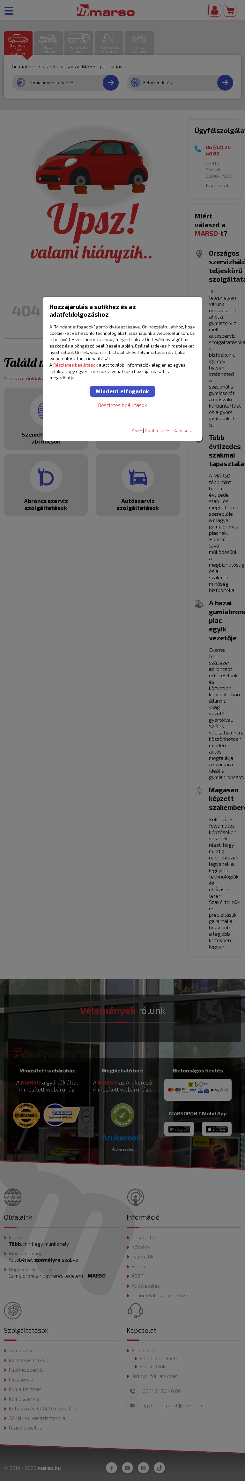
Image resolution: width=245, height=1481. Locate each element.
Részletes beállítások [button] (75, 365)
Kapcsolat (184, 430)
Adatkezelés (158, 430)
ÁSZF (137, 430)
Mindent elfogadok (122, 391)
